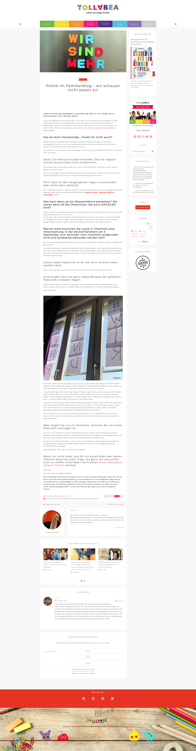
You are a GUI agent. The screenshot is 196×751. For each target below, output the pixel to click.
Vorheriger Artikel (52, 504)
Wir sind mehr (94, 498)
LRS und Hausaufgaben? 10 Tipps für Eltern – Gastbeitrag (143, 185)
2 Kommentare (61, 496)
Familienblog (63, 498)
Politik (88, 498)
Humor (119, 24)
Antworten (119, 600)
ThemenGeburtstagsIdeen (63, 125)
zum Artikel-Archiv (142, 207)
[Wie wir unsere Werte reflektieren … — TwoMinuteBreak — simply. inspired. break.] (135, 233)
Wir (134, 24)
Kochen (91, 24)
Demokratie (56, 498)
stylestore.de (128, 726)
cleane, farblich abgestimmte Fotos (95, 128)
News (47, 24)
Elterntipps (61, 24)
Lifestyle (105, 24)
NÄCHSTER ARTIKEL (114, 504)
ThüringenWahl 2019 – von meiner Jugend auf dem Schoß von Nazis (108, 565)
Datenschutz (149, 24)
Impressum (67, 726)
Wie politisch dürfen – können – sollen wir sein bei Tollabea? (54, 565)
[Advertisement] (80, 103)
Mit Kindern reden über (74, 498)
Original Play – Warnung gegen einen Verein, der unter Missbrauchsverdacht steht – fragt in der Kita (82, 566)
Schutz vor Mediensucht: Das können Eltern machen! (143, 191)
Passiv (84, 498)
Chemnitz (49, 498)
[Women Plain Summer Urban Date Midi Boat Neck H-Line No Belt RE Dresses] (150, 226)
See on (140, 241)
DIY (76, 24)
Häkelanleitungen (82, 125)
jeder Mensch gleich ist (55, 438)
